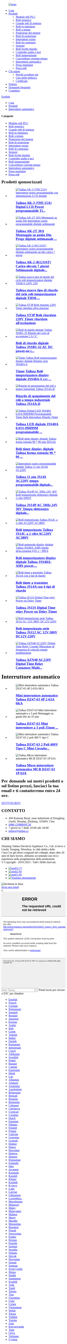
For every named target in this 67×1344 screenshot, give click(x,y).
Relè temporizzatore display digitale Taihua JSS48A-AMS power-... (36, 562)
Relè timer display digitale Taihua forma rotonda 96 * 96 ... (36, 453)
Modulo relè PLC (26, 16)
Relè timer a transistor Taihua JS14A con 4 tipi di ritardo (35, 586)
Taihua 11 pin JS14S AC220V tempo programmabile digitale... (34, 481)
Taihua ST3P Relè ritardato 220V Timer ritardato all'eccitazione (36, 319)
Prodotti (13, 13)
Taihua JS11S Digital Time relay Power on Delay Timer (36, 609)
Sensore (20, 45)
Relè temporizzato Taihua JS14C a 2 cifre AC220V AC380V (34, 533)
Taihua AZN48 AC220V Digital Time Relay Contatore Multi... (33, 664)
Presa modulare (24, 64)
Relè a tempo (23, 29)
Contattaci (14, 90)
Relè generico (23, 20)
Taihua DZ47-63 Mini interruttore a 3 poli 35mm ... (37, 725)
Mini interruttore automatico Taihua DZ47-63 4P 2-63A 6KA (37, 699)
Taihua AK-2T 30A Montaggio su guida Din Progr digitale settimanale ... (36, 235)
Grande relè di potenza (28, 23)
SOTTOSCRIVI (10, 803)
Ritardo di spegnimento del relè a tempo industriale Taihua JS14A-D (35, 400)
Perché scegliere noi (27, 74)
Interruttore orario (26, 39)
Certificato (22, 80)
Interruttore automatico (28, 61)
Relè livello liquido (26, 48)
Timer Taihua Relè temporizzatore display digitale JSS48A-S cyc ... (33, 375)
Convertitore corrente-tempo (32, 58)
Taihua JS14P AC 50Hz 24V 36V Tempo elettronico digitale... (37, 509)
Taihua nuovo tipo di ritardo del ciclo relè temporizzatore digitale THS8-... (37, 294)
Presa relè (21, 68)
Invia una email (10, 887)
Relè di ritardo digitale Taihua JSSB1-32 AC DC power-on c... (34, 347)
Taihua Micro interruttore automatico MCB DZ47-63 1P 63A (35, 769)
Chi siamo (14, 71)
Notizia (13, 84)
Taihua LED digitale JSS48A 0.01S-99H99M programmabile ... (37, 428)
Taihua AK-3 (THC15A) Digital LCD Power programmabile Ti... (33, 207)
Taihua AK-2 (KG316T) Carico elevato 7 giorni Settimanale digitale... (33, 266)
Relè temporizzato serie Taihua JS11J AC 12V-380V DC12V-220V (36, 632)
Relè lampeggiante (26, 55)
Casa (11, 10)
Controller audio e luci (28, 52)
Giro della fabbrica (26, 77)
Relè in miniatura (25, 26)
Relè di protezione (26, 36)
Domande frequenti (19, 87)
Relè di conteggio (26, 42)
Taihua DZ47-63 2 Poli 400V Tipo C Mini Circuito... (37, 746)
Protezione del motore (28, 32)
